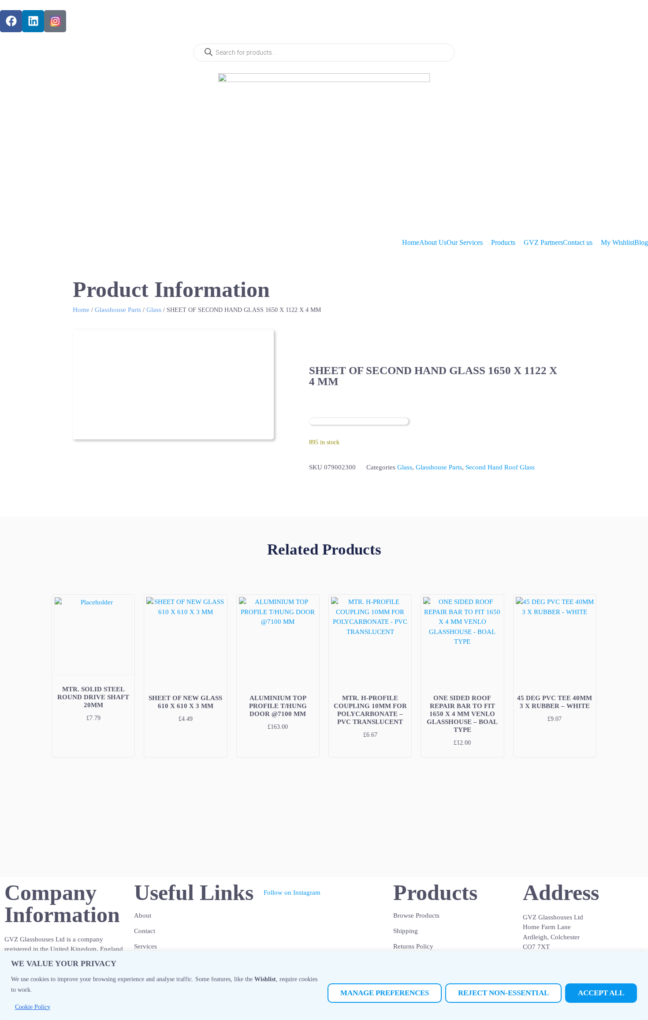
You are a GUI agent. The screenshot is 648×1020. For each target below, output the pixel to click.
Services (145, 946)
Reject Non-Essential (503, 993)
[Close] (638, 958)
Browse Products (416, 915)
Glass (153, 309)
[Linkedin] (33, 21)
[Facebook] (11, 21)
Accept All (601, 993)
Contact (144, 930)
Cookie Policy (32, 1007)
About (142, 915)
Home (81, 309)
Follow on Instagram (292, 892)
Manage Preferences (384, 993)
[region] (324, 985)
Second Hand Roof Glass (500, 467)
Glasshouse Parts (118, 309)
